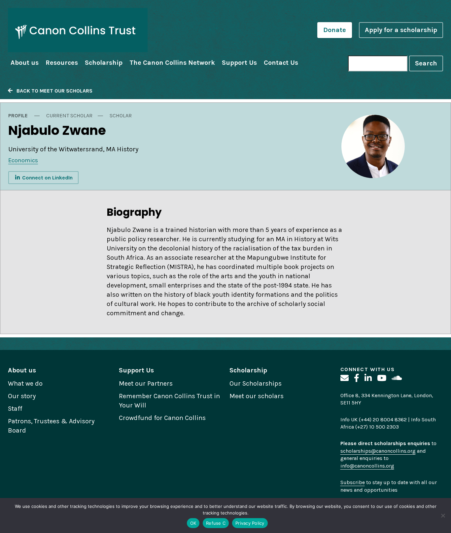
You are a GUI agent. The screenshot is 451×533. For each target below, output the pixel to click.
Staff (15, 408)
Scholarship (103, 62)
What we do (25, 383)
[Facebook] (356, 378)
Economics (23, 160)
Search (426, 63)
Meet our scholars (256, 396)
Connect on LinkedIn (47, 177)
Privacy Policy (249, 523)
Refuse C (216, 523)
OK (193, 523)
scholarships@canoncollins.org (378, 451)
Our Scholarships (255, 383)
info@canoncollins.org (367, 466)
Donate (334, 30)
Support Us (239, 62)
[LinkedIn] (368, 378)
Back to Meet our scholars (52, 91)
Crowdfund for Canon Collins (162, 418)
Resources (62, 62)
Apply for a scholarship (401, 30)
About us (25, 62)
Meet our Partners (146, 383)
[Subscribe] (344, 378)
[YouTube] (381, 378)
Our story (22, 396)
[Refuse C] (442, 515)
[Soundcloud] (397, 378)
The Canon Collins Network (172, 62)
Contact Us (281, 62)
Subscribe (352, 482)
